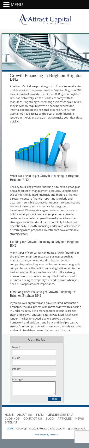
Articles (65, 418)
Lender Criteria (60, 414)
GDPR (10, 428)
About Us (24, 414)
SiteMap (11, 422)
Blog (50, 418)
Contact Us (32, 418)
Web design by (42, 434)
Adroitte (54, 434)
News (79, 418)
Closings (12, 418)
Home (9, 414)
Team (40, 414)
